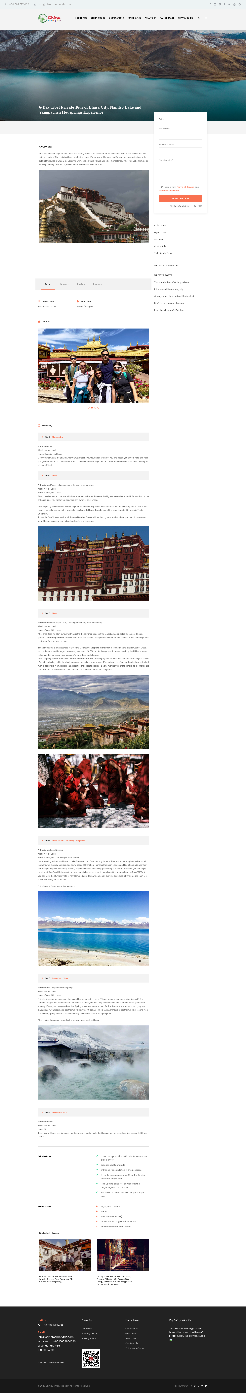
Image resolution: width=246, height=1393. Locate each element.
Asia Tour (150, 18)
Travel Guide (185, 18)
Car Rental (134, 18)
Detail (48, 284)
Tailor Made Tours (163, 253)
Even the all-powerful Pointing (169, 310)
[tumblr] (224, 4)
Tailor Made (167, 18)
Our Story (87, 1328)
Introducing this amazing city (168, 289)
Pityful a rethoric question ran (169, 303)
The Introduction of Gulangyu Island (172, 282)
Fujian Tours (160, 232)
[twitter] (229, 4)
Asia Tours (159, 239)
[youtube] (234, 4)
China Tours (98, 18)
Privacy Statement (169, 190)
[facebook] (210, 4)
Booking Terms (89, 1333)
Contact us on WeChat (51, 1362)
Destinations (117, 18)
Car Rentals (160, 246)
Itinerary (64, 284)
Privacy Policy (89, 1338)
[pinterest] (220, 4)
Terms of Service (185, 186)
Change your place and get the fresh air (174, 296)
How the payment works (192, 1335)
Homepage (81, 18)
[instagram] (240, 4)
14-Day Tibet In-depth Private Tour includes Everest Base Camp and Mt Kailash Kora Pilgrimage (56, 1279)
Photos (81, 284)
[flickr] (215, 4)
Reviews (97, 284)
